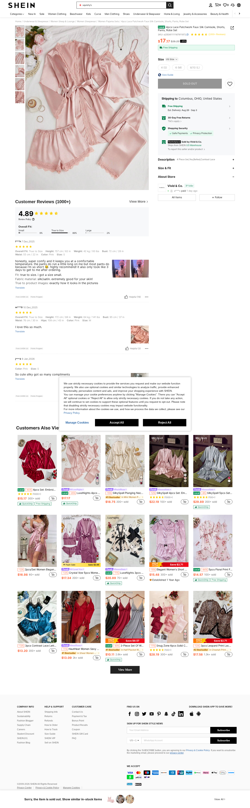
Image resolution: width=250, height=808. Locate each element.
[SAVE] (230, 84)
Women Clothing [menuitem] (57, 13)
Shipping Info (51, 712)
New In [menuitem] (32, 13)
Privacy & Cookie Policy (198, 750)
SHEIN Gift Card (80, 734)
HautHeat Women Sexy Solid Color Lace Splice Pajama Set (81, 648)
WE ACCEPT (133, 766)
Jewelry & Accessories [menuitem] (195, 13)
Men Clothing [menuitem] (112, 13)
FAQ (74, 738)
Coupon (76, 729)
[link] (218, 5)
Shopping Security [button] (178, 128)
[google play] (198, 715)
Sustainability (23, 716)
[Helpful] (126, 297)
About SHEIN (23, 712)
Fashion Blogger (25, 720)
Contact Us (77, 712)
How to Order (51, 725)
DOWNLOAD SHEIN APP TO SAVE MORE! (210, 707)
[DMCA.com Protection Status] (138, 784)
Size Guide (49, 734)
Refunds (48, 720)
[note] (26, 504)
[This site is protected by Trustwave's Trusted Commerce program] (129, 784)
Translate (20, 287)
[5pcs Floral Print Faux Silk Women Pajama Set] (212, 541)
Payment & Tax (79, 716)
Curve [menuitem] (97, 13)
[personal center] (210, 5)
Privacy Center (24, 787)
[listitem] (37, 470)
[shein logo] (21, 5)
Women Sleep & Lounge (63, 21)
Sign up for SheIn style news (145, 723)
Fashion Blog (23, 742)
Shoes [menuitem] (126, 13)
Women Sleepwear (86, 21)
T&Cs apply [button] (174, 121)
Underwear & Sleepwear (35, 21)
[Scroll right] (239, 13)
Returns (48, 716)
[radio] (164, 67)
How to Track (50, 729)
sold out (190, 83)
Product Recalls (80, 725)
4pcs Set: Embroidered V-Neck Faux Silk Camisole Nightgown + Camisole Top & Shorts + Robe (37, 489)
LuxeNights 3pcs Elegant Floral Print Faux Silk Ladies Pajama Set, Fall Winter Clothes (125, 572)
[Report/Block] (146, 297)
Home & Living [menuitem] (172, 13)
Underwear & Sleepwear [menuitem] (146, 13)
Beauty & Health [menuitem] (219, 13)
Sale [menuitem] (42, 13)
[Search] (169, 5)
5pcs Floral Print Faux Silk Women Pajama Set (213, 569)
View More (125, 669)
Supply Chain (24, 725)
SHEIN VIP (49, 738)
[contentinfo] (182, 774)
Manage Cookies (71, 787)
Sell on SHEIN (51, 742)
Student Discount (25, 734)
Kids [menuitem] (88, 13)
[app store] (191, 715)
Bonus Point (78, 720)
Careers (21, 729)
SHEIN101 (22, 738)
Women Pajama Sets (108, 21)
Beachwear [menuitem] (76, 13)
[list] (156, 714)
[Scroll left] (235, 13)
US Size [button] (170, 59)
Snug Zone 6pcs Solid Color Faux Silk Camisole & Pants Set (169, 645)
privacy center (177, 753)
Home (18, 21)
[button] (232, 5)
